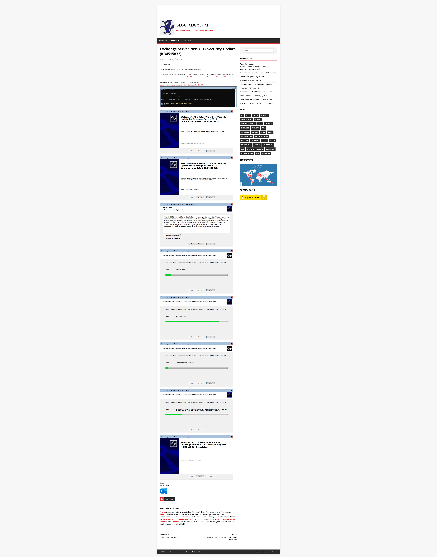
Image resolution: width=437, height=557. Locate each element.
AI (242, 115)
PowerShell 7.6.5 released (249, 88)
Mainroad (195, 552)
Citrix (255, 115)
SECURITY (257, 145)
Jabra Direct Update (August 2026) (252, 77)
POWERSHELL (245, 145)
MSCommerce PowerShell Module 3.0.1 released (258, 73)
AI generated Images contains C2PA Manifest (256, 103)
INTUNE (255, 132)
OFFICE (264, 141)
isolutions (164, 514)
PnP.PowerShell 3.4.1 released (251, 80)
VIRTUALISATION (247, 153)
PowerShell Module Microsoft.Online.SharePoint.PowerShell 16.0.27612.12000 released (254, 66)
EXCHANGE (245, 128)
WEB (257, 153)
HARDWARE (245, 132)
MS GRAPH (244, 141)
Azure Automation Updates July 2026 (253, 96)
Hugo (187, 552)
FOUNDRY (255, 128)
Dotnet (258, 120)
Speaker (175, 522)
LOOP (270, 132)
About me (258, 552)
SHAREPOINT (268, 145)
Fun (263, 128)
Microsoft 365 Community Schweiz (177, 519)
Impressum (266, 552)
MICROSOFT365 (246, 136)
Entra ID (269, 124)
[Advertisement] (218, 10)
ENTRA (260, 124)
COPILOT (264, 115)
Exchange (169, 499)
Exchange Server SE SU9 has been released (256, 84)
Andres (163, 512)
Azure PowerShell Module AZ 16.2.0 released (256, 99)
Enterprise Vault (247, 124)
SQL (242, 149)
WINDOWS (266, 153)
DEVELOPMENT (246, 120)
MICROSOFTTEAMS (261, 136)
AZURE (248, 115)
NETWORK (255, 141)
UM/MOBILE (270, 149)
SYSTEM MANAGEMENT (255, 149)
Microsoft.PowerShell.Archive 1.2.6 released (256, 92)
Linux (263, 132)
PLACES (272, 141)
